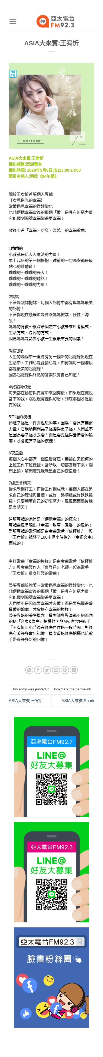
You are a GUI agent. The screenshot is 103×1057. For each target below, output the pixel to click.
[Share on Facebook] (38, 670)
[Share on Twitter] (47, 670)
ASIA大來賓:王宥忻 (26, 701)
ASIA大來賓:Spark (78, 701)
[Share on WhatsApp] (29, 670)
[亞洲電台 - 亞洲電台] (55, 21)
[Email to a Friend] (56, 670)
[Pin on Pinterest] (65, 670)
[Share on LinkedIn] (74, 670)
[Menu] (13, 21)
